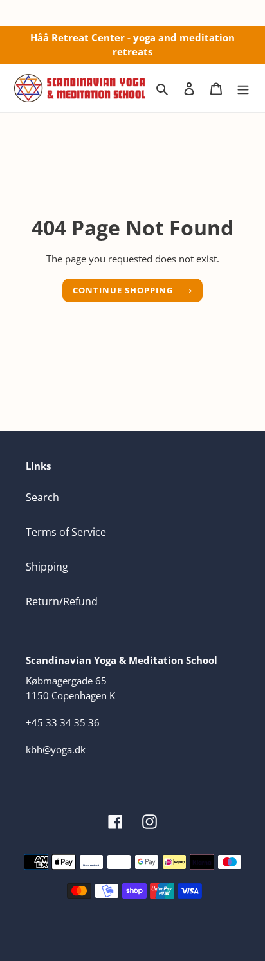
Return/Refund (62, 601)
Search (42, 497)
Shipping (47, 567)
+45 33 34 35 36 (63, 722)
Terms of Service (66, 532)
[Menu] (243, 88)
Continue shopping (123, 290)
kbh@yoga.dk (56, 749)
